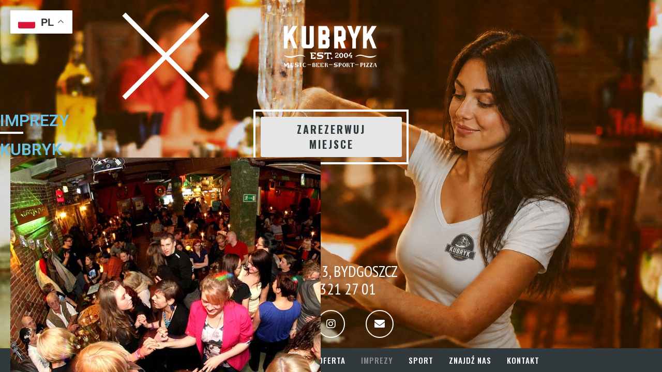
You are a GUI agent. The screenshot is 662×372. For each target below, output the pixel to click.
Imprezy (377, 360)
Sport (421, 360)
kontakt (523, 360)
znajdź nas (470, 360)
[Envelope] (380, 324)
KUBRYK (31, 149)
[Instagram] (331, 324)
